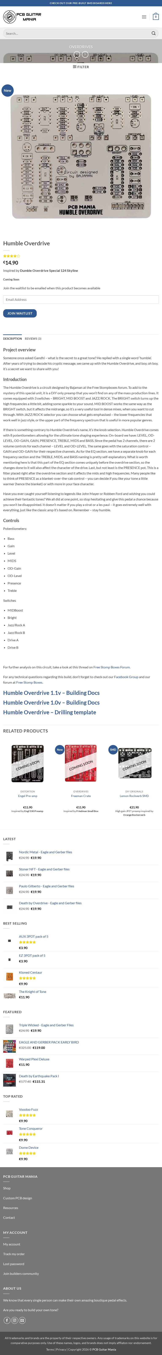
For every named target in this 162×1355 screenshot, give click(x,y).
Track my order (14, 1254)
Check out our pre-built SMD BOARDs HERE (81, 3)
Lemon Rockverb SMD (134, 796)
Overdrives (81, 46)
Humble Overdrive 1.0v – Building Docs (51, 702)
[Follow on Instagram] (14, 1320)
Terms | (50, 1349)
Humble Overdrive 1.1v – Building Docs (51, 693)
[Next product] (77, 54)
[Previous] (3, 783)
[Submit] (154, 33)
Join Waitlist (20, 313)
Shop (7, 1188)
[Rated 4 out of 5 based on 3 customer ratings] (81, 256)
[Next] (158, 783)
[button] (144, 17)
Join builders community (21, 1273)
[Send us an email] (22, 1320)
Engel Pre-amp (27, 796)
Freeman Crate (81, 796)
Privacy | (62, 1349)
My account (11, 1244)
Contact (9, 1217)
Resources (10, 1208)
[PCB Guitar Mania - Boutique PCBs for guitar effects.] (22, 16)
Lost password (13, 1264)
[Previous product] (85, 54)
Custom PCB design (17, 1198)
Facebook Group (126, 677)
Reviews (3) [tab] (33, 338)
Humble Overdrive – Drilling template (49, 712)
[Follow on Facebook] (7, 1320)
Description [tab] (12, 338)
